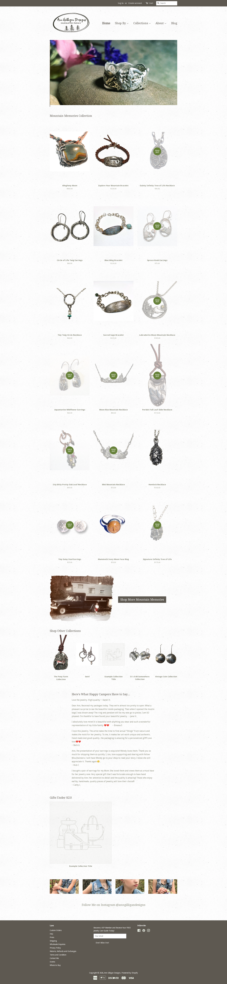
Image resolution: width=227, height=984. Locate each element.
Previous (55, 73)
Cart (151, 3)
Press (52, 937)
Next (172, 73)
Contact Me (54, 958)
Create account (135, 3)
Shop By (121, 23)
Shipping (53, 941)
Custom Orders (56, 930)
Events (52, 962)
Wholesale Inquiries (57, 944)
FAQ (51, 934)
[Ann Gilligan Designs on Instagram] (148, 931)
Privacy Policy (55, 948)
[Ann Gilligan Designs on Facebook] (138, 931)
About (160, 23)
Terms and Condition (58, 955)
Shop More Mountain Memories (142, 599)
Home (106, 23)
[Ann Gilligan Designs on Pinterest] (143, 931)
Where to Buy (55, 965)
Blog (174, 23)
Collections (141, 23)
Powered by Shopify (130, 973)
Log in (121, 3)
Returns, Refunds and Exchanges (63, 951)
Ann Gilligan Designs (112, 973)
